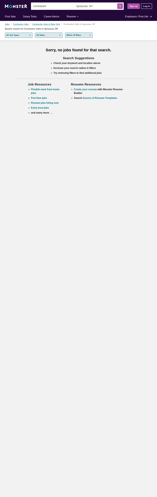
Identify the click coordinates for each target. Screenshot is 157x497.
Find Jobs (10, 16)
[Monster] (16, 6)
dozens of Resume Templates (100, 98)
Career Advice (51, 16)
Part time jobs (39, 98)
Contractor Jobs (21, 24)
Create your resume (86, 89)
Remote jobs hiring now (45, 103)
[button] (120, 6)
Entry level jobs (40, 107)
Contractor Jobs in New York (46, 24)
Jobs (7, 24)
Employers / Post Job (136, 16)
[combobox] (52, 6)
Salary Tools (29, 16)
